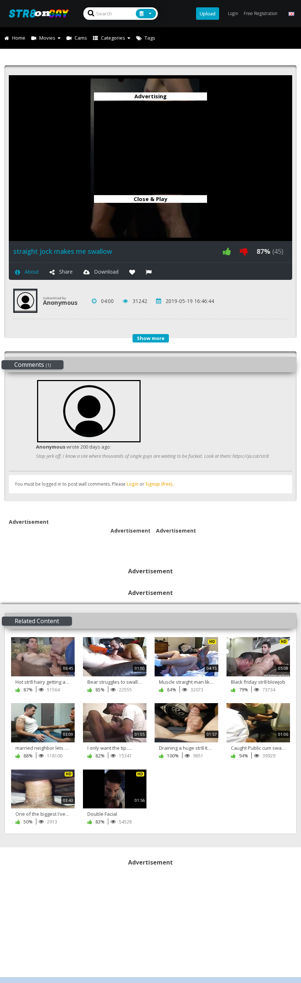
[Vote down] (244, 251)
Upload (207, 13)
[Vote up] (227, 251)
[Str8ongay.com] (41, 13)
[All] (146, 13)
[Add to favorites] (132, 272)
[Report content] (148, 272)
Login (132, 484)
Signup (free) (159, 484)
